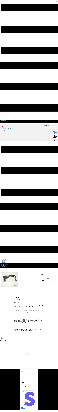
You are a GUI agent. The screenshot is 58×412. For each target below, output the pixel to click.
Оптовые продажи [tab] (17, 294)
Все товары (2, 263)
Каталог (9, 128)
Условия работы (4, 116)
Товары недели (4, 260)
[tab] (28, 390)
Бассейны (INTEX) (4, 259)
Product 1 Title (23, 371)
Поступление (3, 262)
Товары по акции (4, 261)
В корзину (48, 278)
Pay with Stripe (23, 408)
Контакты (3, 118)
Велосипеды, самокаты (5, 258)
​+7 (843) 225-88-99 (47, 125)
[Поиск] (12, 127)
